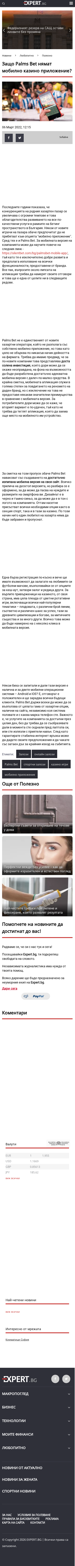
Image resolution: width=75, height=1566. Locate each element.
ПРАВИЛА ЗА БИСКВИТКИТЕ (21, 1519)
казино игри (59, 764)
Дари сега (9, 988)
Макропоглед (15, 1393)
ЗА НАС (7, 1515)
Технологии (14, 1420)
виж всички (13, 1311)
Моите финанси (17, 1434)
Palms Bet (11, 764)
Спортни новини (18, 1491)
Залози (23, 754)
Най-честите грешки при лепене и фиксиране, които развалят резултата (33, 910)
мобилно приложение (20, 775)
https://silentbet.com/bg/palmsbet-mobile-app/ (35, 253)
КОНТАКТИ (37, 1523)
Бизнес (9, 1407)
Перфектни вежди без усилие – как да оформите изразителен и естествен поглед (37, 869)
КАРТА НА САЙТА (13, 1523)
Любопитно (14, 1447)
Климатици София (17, 1339)
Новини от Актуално (22, 1467)
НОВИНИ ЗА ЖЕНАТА (19, 1479)
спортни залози (34, 764)
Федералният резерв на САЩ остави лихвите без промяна (35, 30)
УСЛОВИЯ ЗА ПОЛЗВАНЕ (34, 1515)
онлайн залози (44, 754)
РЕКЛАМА (52, 1519)
